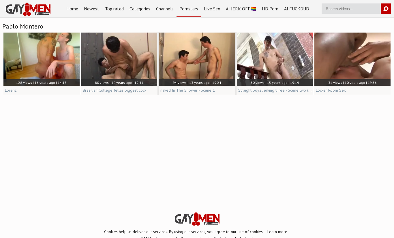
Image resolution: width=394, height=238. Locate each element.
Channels (165, 9)
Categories (140, 9)
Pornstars (188, 9)
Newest (91, 9)
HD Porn (270, 9)
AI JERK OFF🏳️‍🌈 (241, 9)
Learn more (277, 232)
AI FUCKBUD (296, 9)
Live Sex (212, 9)
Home (72, 9)
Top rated (114, 9)
